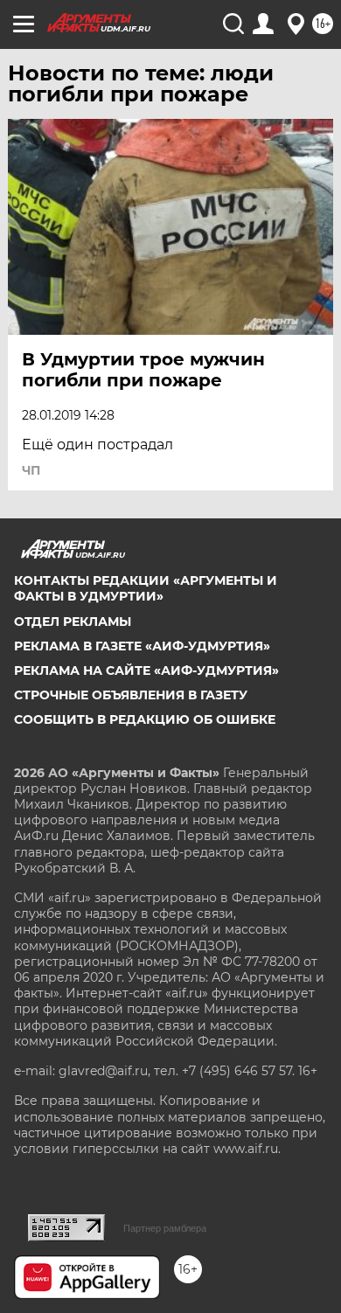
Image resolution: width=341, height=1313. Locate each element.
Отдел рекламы (72, 621)
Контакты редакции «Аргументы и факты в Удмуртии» (145, 588)
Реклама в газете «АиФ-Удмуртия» (142, 646)
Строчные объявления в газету (130, 695)
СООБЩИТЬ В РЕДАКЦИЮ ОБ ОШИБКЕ (144, 719)
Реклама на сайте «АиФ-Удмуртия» (146, 670)
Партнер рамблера (164, 1228)
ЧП (31, 470)
